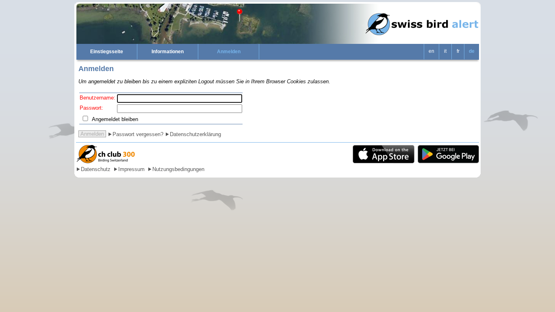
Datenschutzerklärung (195, 134)
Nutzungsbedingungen (178, 169)
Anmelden (229, 51)
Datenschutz (96, 169)
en (431, 51)
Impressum (131, 169)
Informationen (168, 51)
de (472, 51)
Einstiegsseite (106, 51)
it (445, 51)
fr (458, 51)
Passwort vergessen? (138, 134)
